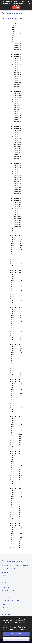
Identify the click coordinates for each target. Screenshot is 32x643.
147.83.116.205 (16, 445)
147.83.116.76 (16, 180)
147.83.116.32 (16, 89)
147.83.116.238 (16, 513)
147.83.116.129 (16, 289)
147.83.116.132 (16, 295)
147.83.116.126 (16, 282)
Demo (4, 583)
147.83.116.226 (16, 488)
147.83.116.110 (16, 249)
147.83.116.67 (16, 161)
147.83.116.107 (16, 243)
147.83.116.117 (16, 264)
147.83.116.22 (16, 68)
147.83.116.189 (16, 412)
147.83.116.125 (16, 280)
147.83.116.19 (16, 62)
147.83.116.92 (16, 212)
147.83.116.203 (16, 441)
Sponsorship (6, 611)
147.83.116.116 (16, 262)
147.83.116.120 (16, 270)
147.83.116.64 (16, 155)
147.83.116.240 (16, 517)
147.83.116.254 (16, 546)
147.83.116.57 (16, 140)
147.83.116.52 (16, 130)
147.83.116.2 (16, 27)
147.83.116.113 (16, 256)
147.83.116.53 (16, 132)
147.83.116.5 (16, 33)
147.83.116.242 (16, 521)
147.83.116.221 (16, 478)
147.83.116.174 (16, 381)
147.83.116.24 (16, 73)
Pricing (4, 579)
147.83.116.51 (16, 128)
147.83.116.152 (16, 336)
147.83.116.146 (16, 323)
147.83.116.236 (16, 509)
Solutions (5, 576)
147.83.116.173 (16, 379)
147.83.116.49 (16, 124)
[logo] (16, 561)
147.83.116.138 (16, 307)
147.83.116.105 (16, 239)
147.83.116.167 (16, 367)
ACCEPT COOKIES (16, 634)
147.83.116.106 (16, 241)
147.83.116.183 (16, 400)
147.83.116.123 (16, 276)
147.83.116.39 (16, 103)
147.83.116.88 (16, 204)
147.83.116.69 (16, 165)
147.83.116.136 (16, 303)
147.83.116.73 (16, 173)
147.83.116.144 (16, 319)
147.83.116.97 (16, 223)
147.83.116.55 (16, 136)
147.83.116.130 (16, 291)
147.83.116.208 (16, 451)
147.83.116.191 (16, 416)
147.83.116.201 (16, 437)
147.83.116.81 (16, 190)
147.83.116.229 (16, 494)
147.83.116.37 (16, 99)
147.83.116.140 (16, 311)
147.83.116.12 (16, 48)
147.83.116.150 (16, 332)
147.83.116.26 (16, 77)
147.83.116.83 (16, 194)
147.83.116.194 (16, 422)
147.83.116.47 (16, 120)
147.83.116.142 (16, 315)
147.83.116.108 (16, 245)
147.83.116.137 (16, 305)
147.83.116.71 (16, 169)
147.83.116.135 (16, 301)
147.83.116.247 (16, 531)
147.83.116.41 (16, 108)
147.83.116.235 (16, 507)
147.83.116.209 (16, 453)
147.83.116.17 (16, 58)
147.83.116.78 (16, 184)
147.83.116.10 (16, 44)
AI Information (6, 614)
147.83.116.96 (16, 221)
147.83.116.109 (16, 247)
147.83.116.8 (16, 40)
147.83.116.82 (16, 192)
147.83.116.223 (16, 482)
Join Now (16, 8)
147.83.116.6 (16, 36)
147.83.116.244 (16, 525)
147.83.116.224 (16, 484)
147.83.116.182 (16, 398)
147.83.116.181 (16, 395)
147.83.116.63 (16, 153)
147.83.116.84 (16, 196)
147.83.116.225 (16, 486)
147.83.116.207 (16, 449)
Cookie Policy (23, 629)
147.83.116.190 (16, 414)
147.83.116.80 (16, 188)
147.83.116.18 (16, 60)
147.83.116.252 (16, 542)
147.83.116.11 (16, 46)
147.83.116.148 (16, 328)
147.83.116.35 (16, 95)
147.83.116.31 (16, 87)
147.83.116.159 (16, 350)
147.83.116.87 (16, 202)
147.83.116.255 (16, 548)
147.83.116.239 (16, 515)
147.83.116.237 (16, 511)
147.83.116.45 (16, 116)
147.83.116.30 (16, 85)
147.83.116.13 (16, 50)
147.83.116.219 (16, 474)
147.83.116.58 (16, 142)
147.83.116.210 (16, 455)
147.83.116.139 (16, 309)
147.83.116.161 (16, 354)
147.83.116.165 (16, 363)
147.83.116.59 (16, 145)
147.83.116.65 (16, 157)
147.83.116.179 (16, 391)
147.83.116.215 (16, 465)
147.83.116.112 (16, 254)
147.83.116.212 (16, 459)
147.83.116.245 (16, 527)
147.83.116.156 (16, 344)
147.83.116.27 (16, 79)
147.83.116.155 (16, 342)
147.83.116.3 (16, 29)
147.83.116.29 (16, 83)
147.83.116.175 (16, 383)
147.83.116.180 (16, 393)
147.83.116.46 (16, 118)
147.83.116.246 (16, 529)
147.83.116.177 (16, 387)
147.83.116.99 (16, 227)
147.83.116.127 (16, 284)
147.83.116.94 (16, 217)
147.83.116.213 (16, 461)
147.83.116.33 (16, 91)
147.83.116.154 (16, 340)
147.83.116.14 (16, 52)
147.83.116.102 (16, 233)
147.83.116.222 (16, 480)
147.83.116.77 (16, 182)
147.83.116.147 (16, 326)
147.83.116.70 (16, 167)
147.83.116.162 (16, 356)
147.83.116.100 (16, 229)
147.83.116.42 (16, 110)
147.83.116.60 (16, 147)
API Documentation (8, 590)
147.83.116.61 (16, 149)
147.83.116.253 (16, 544)
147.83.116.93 (16, 214)
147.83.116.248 (16, 533)
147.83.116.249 (16, 535)
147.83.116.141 (16, 313)
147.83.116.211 (16, 457)
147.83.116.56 (16, 138)
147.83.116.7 (16, 38)
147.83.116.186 (16, 406)
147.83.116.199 (16, 433)
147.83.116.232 (16, 500)
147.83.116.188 (16, 410)
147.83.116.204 (16, 443)
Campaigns (5, 607)
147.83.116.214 (16, 463)
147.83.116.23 (16, 70)
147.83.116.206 (16, 447)
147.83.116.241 (16, 519)
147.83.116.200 (16, 435)
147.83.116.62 (16, 151)
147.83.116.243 (16, 523)
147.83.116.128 (16, 286)
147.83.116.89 (16, 206)
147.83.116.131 (16, 293)
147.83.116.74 (16, 175)
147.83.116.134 (16, 299)
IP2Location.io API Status (10, 601)
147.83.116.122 (16, 274)
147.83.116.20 (16, 64)
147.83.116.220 (16, 476)
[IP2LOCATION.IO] (12, 13)
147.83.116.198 (16, 430)
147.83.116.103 (16, 235)
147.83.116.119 (16, 268)
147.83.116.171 (16, 375)
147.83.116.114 (16, 258)
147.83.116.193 (16, 420)
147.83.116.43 (16, 112)
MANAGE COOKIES (16, 639)
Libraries (5, 594)
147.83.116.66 (16, 159)
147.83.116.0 (16, 23)
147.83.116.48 (16, 122)
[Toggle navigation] (28, 13)
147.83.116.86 (16, 200)
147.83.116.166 (16, 365)
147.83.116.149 (16, 330)
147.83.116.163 (16, 358)
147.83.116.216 (16, 467)
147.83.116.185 (16, 404)
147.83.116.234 (16, 505)
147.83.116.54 (16, 134)
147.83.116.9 (16, 42)
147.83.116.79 (16, 186)
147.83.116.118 (16, 266)
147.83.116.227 (16, 490)
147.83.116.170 (16, 373)
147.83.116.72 (16, 171)
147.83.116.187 (16, 408)
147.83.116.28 (16, 81)
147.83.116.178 (16, 389)
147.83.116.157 (16, 346)
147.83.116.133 (16, 297)
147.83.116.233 (16, 502)
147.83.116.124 (16, 278)
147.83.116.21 (16, 66)
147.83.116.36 (16, 97)
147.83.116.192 (16, 418)
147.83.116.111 (16, 252)
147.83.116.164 (16, 361)
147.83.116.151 (16, 334)
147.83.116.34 (16, 93)
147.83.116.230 (16, 496)
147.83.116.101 (16, 231)
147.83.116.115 (16, 260)
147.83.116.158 (16, 348)
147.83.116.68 (16, 163)
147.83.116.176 (16, 385)
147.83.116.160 (16, 352)
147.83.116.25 (16, 75)
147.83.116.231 (16, 498)
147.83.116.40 (16, 105)
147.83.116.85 (16, 198)
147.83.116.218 (16, 472)
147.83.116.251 (16, 539)
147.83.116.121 (16, 272)
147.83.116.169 (16, 371)
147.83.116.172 (16, 377)
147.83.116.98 (16, 225)
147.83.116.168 (16, 369)
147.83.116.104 (16, 237)
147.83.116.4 (16, 31)
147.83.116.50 (16, 126)
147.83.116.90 (16, 208)
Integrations (6, 597)
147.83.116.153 (16, 338)
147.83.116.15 (16, 54)
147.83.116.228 (16, 492)
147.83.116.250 (16, 537)
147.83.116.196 (16, 426)
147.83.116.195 (16, 424)
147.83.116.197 (16, 428)
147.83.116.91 (16, 210)
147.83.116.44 (16, 114)
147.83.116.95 (16, 219)
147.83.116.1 (16, 25)
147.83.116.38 (16, 101)
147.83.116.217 (16, 470)
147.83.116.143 (16, 317)
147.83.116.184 (16, 402)
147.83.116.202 (16, 439)
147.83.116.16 (16, 56)
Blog (3, 604)
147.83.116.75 (16, 177)
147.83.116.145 (16, 321)
